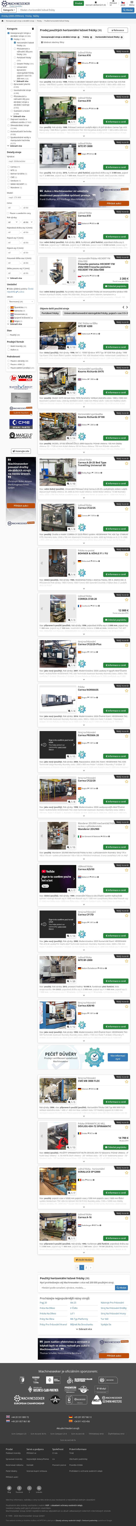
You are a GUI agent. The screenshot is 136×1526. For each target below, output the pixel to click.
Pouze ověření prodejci (22, 368)
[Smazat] (78, 37)
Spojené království (23, 317)
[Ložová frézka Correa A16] (58, 65)
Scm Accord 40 (77, 1433)
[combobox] (21, 301)
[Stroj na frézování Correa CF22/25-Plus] (58, 654)
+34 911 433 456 (82, 1421)
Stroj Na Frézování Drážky (114, 1308)
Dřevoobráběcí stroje (19, 126)
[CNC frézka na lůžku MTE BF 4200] (58, 336)
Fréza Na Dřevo (47, 1308)
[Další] (74, 65)
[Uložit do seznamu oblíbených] (126, 56)
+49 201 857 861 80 (20, 1421)
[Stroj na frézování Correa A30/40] (58, 1015)
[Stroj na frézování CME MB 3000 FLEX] (58, 1090)
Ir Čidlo (74, 1308)
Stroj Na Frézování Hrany (113, 1313)
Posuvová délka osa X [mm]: (19, 258)
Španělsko (20, 307)
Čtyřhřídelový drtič (116, 1433)
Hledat (129, 10)
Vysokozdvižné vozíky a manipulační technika (20, 140)
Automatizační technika (20, 133)
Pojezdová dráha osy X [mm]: (20, 227)
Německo (19, 310)
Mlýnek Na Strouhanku (81, 1324)
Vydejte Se (106, 1324)
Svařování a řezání (22, 112)
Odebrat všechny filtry (53, 42)
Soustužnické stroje (22, 91)
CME (13, 177)
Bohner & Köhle (18, 173)
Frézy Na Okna (47, 1319)
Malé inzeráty (18, 346)
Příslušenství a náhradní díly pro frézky (24, 51)
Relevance (118, 30)
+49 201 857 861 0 (83, 1417)
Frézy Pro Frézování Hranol (53, 1324)
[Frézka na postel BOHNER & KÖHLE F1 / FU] (58, 563)
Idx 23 (73, 1302)
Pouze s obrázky (19, 361)
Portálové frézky (24, 59)
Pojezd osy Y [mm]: (15, 238)
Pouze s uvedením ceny (20, 213)
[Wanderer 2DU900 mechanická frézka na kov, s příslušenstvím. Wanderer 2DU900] (58, 835)
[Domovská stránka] (2, 21)
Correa (15, 167)
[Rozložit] (84, 90)
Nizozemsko (20, 314)
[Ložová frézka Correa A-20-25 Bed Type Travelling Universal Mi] (58, 472)
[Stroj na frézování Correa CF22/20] (58, 790)
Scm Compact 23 (19, 1433)
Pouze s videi (17, 364)
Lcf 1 (72, 1313)
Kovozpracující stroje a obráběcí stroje (20, 34)
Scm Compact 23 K (58, 1433)
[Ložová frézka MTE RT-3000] (58, 156)
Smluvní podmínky (89, 1520)
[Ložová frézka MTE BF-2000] (58, 970)
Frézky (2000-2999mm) (13, 16)
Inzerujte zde (22, 451)
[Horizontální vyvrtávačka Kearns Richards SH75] (58, 381)
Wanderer (16, 187)
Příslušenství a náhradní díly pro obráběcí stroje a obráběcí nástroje (21, 102)
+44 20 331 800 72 (20, 1417)
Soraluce (15, 180)
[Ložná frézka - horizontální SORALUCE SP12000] (58, 1181)
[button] (131, 3)
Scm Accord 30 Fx (38, 1433)
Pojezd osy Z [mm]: (15, 248)
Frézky (28, 16)
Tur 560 (104, 1319)
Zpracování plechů (22, 85)
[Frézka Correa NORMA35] (58, 699)
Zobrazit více (85, 1329)
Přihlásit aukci (114, 203)
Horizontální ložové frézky (25, 44)
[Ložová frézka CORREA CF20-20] (58, 608)
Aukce (14, 349)
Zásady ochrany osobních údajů (68, 1520)
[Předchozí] (42, 65)
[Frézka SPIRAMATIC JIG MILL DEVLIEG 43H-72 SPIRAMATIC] (58, 1136)
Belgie (18, 321)
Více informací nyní (117, 1057)
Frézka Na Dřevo (48, 1313)
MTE (13, 170)
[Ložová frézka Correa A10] (58, 110)
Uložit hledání (85, 1259)
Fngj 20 (43, 1302)
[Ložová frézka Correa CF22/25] (58, 517)
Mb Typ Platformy (79, 1319)
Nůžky (36, 16)
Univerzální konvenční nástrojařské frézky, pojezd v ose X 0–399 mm (25, 73)
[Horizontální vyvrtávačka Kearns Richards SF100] (58, 426)
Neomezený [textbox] (16, 301)
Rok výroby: (12, 217)
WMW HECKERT (18, 184)
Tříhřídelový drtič (96, 1433)
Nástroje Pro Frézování (112, 1302)
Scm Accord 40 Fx (68, 1440)
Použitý (15, 335)
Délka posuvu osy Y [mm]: (18, 268)
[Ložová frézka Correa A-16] (58, 1227)
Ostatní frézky (25, 63)
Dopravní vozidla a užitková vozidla (20, 120)
